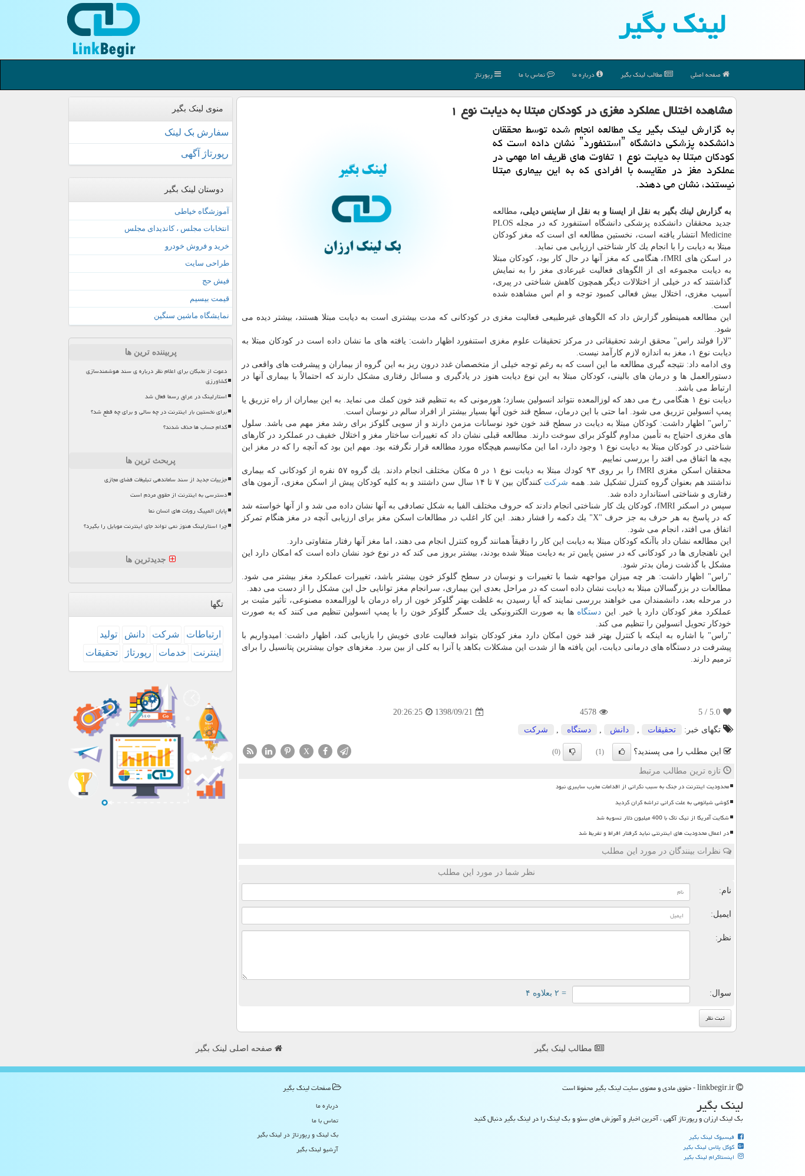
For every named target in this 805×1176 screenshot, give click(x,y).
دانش (619, 729)
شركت (556, 482)
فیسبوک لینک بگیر (712, 1137)
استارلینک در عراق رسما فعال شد (186, 396)
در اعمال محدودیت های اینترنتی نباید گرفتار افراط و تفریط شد (654, 833)
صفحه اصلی (706, 74)
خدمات (172, 653)
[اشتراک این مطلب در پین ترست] (287, 750)
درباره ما (584, 74)
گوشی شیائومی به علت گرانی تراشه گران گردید (672, 802)
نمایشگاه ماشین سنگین (191, 315)
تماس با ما (533, 74)
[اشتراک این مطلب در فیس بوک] (325, 750)
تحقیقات (662, 729)
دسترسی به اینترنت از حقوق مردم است (178, 495)
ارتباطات (203, 634)
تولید (108, 634)
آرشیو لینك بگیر (317, 1149)
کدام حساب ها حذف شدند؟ (195, 427)
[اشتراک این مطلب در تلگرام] (344, 750)
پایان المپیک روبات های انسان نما (188, 511)
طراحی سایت (207, 263)
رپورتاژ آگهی (205, 153)
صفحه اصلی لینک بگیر (235, 1048)
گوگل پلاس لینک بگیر (709, 1147)
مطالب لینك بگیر (642, 74)
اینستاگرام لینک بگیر (710, 1157)
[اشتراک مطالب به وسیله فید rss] (250, 750)
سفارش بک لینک (196, 132)
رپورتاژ (484, 74)
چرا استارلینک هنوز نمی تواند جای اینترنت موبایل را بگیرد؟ (155, 526)
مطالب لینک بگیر (565, 1048)
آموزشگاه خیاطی (201, 211)
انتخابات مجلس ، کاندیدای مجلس (176, 228)
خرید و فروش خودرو (197, 246)
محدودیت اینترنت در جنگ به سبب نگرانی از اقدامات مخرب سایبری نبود (642, 786)
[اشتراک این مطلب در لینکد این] (268, 750)
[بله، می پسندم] (621, 752)
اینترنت (207, 653)
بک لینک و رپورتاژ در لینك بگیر (297, 1134)
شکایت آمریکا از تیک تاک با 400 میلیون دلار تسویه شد (662, 818)
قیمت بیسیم (209, 298)
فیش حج (215, 280)
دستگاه (589, 611)
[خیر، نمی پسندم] (572, 752)
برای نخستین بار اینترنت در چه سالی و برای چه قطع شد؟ (159, 412)
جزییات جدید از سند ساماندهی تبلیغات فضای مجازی (165, 479)
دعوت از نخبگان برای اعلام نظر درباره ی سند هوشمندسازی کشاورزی (156, 376)
